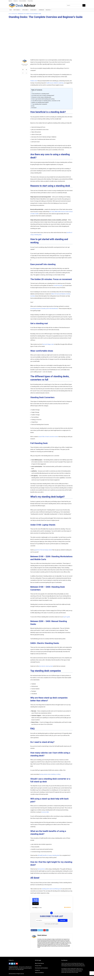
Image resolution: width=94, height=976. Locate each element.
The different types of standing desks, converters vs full (46, 100)
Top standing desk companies (39, 104)
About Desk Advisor (39, 963)
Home (10, 9)
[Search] (83, 5)
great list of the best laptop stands (43, 550)
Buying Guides (33, 9)
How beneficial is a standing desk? (40, 93)
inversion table (45, 812)
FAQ (33, 106)
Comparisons (41, 9)
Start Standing (16, 9)
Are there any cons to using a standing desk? (43, 95)
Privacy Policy (38, 965)
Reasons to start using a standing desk (41, 97)
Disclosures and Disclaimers (41, 968)
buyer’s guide (66, 616)
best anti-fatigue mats (48, 344)
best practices (41, 869)
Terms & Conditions (39, 972)
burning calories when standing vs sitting (50, 774)
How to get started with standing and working (43, 99)
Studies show (33, 80)
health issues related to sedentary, (55, 83)
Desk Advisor (24, 64)
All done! (34, 107)
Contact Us (37, 970)
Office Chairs (25, 9)
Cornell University (58, 285)
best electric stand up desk (46, 666)
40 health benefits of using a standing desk (49, 855)
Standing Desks (14, 13)
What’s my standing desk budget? (40, 102)
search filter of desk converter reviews (48, 436)
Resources (48, 9)
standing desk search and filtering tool (51, 888)
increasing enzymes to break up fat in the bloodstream (44, 308)
